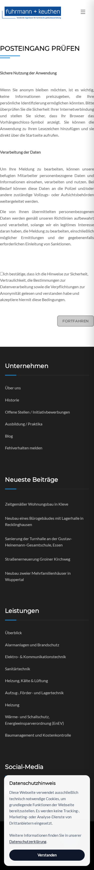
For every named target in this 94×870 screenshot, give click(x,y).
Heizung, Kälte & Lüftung (26, 680)
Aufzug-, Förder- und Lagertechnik (34, 692)
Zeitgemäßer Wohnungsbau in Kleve (36, 504)
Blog (9, 435)
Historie (12, 399)
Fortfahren (75, 321)
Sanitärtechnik (17, 668)
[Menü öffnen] (83, 13)
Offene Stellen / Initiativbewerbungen (37, 412)
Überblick (13, 632)
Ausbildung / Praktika (23, 423)
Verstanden (47, 855)
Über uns (13, 387)
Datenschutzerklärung (27, 841)
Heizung (12, 704)
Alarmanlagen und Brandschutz (32, 644)
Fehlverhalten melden (23, 447)
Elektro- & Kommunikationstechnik (35, 656)
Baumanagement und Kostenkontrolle (38, 735)
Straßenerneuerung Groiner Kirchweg (37, 559)
